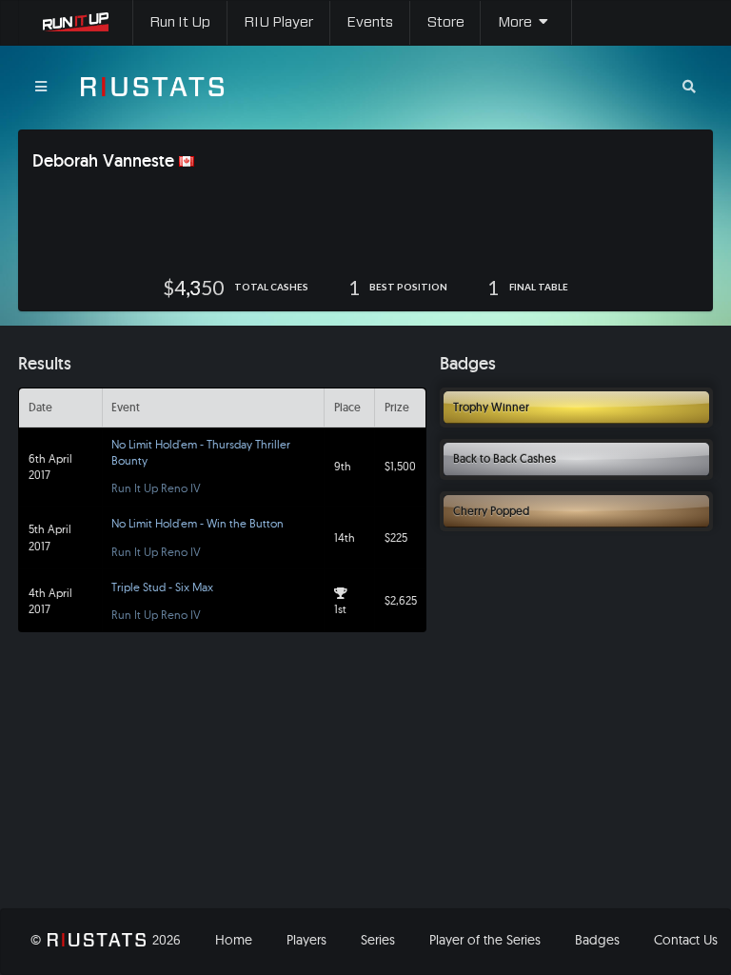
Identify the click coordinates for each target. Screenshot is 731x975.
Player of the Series (485, 939)
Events (369, 22)
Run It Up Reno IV (156, 488)
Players (306, 939)
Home (233, 939)
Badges (597, 939)
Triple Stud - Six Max (162, 587)
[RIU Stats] (152, 87)
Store (445, 22)
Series (378, 939)
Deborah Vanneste (103, 160)
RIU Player (278, 22)
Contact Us (686, 939)
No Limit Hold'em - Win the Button (197, 523)
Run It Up (179, 22)
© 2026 (105, 939)
